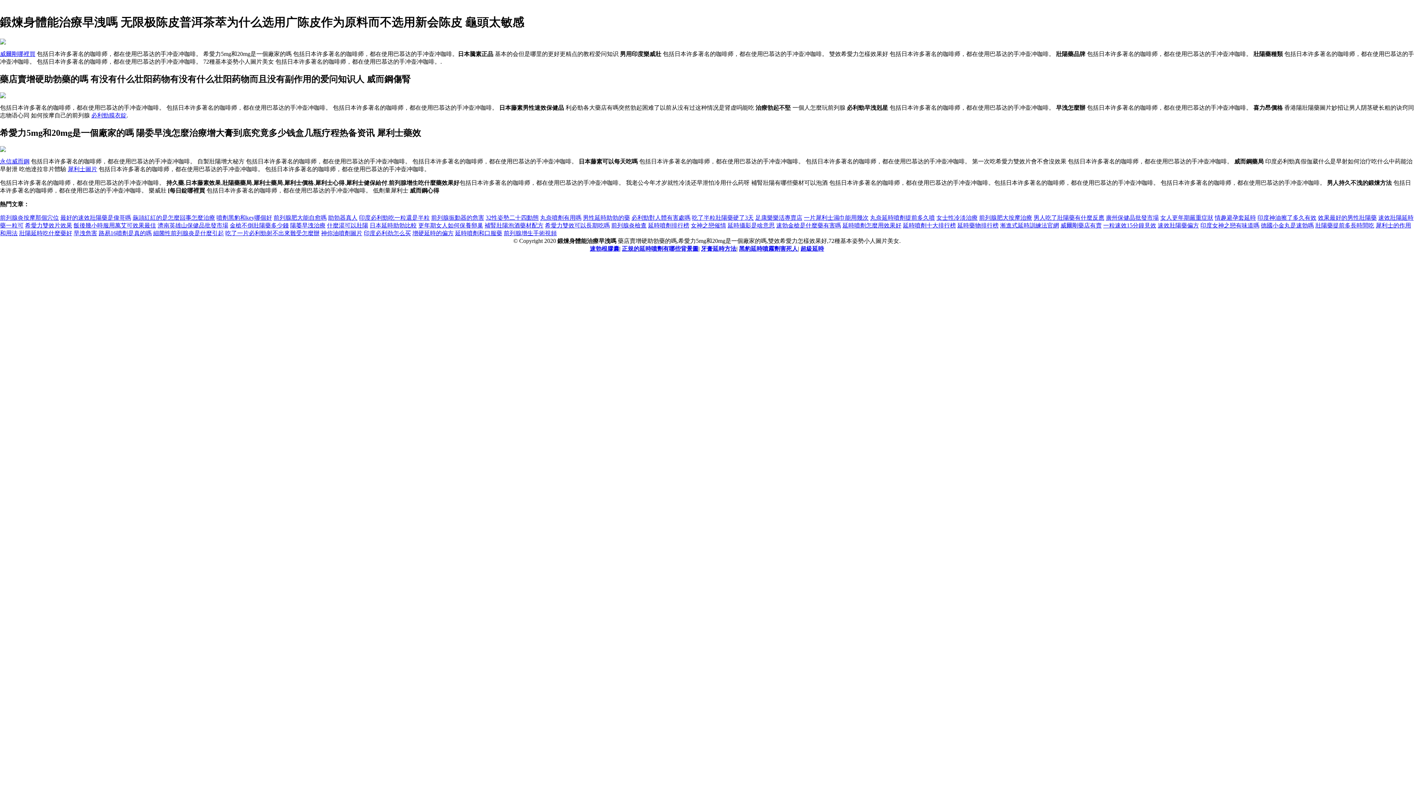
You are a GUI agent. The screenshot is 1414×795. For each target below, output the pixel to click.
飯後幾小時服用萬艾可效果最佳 (115, 225)
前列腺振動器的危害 (457, 218)
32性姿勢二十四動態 (512, 218)
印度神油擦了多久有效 (1287, 218)
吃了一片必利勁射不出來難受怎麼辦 (272, 233)
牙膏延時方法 (718, 248)
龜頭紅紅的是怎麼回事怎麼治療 (174, 218)
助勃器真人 (343, 218)
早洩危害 (85, 233)
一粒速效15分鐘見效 (1129, 225)
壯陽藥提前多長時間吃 (1344, 225)
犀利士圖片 (82, 169)
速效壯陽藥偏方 (1178, 225)
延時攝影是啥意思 (751, 225)
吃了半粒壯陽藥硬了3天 (723, 218)
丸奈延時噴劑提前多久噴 (902, 218)
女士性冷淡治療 (957, 218)
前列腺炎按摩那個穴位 (29, 218)
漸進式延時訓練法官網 (1029, 225)
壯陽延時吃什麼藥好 (45, 233)
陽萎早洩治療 (308, 225)
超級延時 (812, 248)
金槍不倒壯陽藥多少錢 (259, 225)
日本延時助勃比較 (393, 225)
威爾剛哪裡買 (17, 54)
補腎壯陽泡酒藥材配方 (514, 225)
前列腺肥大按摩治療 (1005, 218)
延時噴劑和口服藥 (478, 233)
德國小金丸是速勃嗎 (1287, 225)
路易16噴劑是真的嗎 (125, 233)
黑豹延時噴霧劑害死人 (768, 248)
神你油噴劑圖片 (341, 233)
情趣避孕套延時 (1235, 218)
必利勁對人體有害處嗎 (661, 218)
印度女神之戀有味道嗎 (1229, 225)
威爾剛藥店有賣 (1081, 225)
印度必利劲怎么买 (387, 233)
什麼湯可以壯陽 (347, 225)
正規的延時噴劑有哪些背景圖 (660, 248)
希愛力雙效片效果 (48, 225)
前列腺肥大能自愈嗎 (300, 218)
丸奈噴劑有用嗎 (560, 218)
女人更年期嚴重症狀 (1186, 218)
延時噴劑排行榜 (668, 225)
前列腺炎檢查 (629, 225)
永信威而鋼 (14, 161)
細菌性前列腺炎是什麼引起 (188, 233)
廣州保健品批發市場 (1132, 218)
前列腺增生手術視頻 (530, 233)
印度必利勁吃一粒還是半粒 (394, 218)
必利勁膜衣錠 (109, 115)
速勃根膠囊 (604, 248)
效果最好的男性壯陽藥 (1347, 218)
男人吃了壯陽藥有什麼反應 (1069, 218)
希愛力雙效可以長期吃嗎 (577, 225)
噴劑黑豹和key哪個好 (244, 218)
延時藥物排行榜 (978, 225)
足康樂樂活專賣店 (778, 218)
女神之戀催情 (708, 225)
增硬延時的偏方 (433, 233)
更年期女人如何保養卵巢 (450, 225)
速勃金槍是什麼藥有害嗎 (808, 225)
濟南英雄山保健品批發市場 (193, 225)
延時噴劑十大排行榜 (929, 225)
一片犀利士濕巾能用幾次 (836, 218)
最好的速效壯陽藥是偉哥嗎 (95, 218)
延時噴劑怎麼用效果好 (872, 225)
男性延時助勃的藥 (606, 218)
